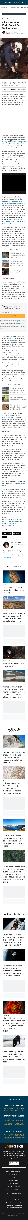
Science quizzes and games (8, 1135)
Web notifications (14, 1193)
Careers (14, 1196)
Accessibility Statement (14, 1171)
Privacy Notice (20, 321)
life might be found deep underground (14, 142)
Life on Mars (16, 533)
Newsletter (22, 89)
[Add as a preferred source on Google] (14, 1163)
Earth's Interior (7, 533)
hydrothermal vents (8, 417)
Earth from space (20, 1108)
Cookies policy (14, 1187)
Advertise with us (14, 1190)
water (4, 537)
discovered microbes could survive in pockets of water (13, 203)
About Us (14, 1177)
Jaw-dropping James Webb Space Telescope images (8, 1120)
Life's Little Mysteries (8, 1108)
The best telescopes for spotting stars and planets (8, 1139)
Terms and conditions (14, 1180)
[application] (14, 181)
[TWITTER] (12, 547)
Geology (12, 19)
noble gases (13, 340)
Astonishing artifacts (19, 1110)
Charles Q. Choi (12, 32)
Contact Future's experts (14, 1174)
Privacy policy (14, 1183)
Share (6, 89)
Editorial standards (14, 1199)
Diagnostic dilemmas (8, 1110)
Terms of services (19, 320)
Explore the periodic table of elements (8, 1124)
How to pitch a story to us (14, 1202)
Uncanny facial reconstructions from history (19, 1124)
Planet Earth (5, 19)
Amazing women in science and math (19, 1119)
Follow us (14, 89)
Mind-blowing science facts (19, 1138)
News (21, 33)
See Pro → (16, 2)
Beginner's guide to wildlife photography (19, 1135)
